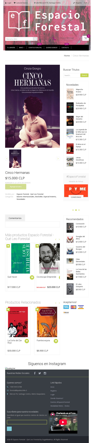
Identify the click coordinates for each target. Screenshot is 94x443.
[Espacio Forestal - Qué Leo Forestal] (47, 20)
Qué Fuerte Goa (44, 277)
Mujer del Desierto (79, 117)
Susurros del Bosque (80, 248)
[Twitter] (39, 373)
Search (84, 75)
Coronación (80, 224)
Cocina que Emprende (17, 277)
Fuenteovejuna (43, 340)
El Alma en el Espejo (80, 145)
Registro (53, 391)
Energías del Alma (80, 237)
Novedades (21, 199)
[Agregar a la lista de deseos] (8, 246)
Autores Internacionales (25, 196)
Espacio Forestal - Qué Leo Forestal (30, 194)
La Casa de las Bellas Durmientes (81, 271)
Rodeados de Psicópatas (81, 104)
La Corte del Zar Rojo (15, 341)
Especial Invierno (50, 196)
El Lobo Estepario (79, 285)
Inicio (52, 387)
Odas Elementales (80, 260)
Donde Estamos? (56, 398)
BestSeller (39, 196)
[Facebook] (35, 373)
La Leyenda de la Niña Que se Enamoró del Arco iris (81, 133)
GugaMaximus (47, 439)
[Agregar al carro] (32, 277)
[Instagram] (45, 373)
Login (52, 394)
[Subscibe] (9, 429)
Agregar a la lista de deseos (17, 183)
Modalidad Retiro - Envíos (59, 406)
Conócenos (76, 197)
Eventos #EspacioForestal (60, 402)
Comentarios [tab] (15, 218)
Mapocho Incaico (79, 90)
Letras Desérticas (80, 158)
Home (67, 55)
